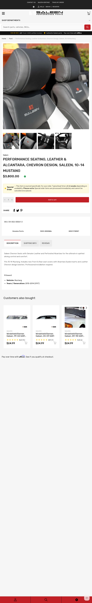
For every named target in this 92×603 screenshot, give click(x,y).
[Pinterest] (21, 210)
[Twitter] (17, 210)
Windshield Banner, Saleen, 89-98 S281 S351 (74, 335)
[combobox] (42, 27)
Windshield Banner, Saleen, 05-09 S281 (45, 334)
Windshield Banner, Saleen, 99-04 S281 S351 (16, 335)
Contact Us (31, 2)
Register (56, 7)
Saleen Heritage (44, 2)
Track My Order (58, 2)
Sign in (48, 7)
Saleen (5, 155)
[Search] (46, 599)
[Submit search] (87, 27)
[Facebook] (14, 210)
